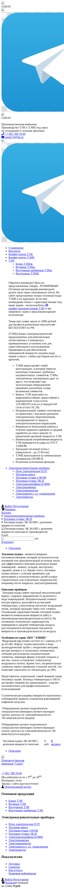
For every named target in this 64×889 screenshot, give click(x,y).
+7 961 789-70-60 (14, 133)
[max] (32, 10)
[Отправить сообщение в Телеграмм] (32, 62)
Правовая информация (22, 873)
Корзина (10, 509)
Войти (9, 506)
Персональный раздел (18, 786)
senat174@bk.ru (13, 137)
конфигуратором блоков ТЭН (26, 308)
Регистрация (20, 506)
